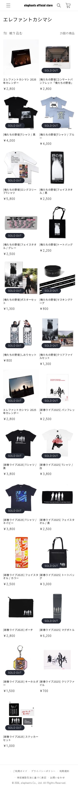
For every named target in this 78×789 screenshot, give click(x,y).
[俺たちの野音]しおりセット (19, 354)
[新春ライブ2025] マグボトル (57, 629)
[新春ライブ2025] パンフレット (57, 411)
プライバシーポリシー (43, 771)
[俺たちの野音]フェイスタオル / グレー (19, 246)
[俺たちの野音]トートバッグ (56, 244)
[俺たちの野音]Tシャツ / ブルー (57, 136)
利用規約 (64, 771)
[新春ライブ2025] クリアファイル (57, 683)
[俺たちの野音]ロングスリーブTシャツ (19, 191)
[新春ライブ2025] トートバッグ (57, 576)
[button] (8, 5)
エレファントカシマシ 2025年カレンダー (19, 411)
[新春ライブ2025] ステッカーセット (20, 738)
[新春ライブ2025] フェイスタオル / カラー (20, 576)
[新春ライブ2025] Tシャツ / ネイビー (20, 521)
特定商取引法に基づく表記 (31, 777)
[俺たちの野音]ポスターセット (19, 301)
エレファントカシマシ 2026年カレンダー (19, 81)
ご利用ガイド (20, 771)
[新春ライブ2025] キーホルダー (20, 683)
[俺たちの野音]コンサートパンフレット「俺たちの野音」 (57, 81)
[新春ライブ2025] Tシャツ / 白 (56, 466)
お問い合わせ (57, 777)
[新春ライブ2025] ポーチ (18, 629)
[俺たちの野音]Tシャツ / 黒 (19, 134)
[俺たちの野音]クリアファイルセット (56, 356)
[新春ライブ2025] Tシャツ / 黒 (20, 466)
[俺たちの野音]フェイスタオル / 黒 (56, 191)
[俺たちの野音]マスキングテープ (56, 301)
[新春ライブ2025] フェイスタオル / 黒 (57, 521)
